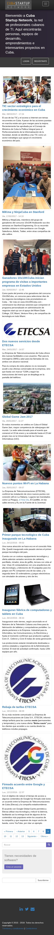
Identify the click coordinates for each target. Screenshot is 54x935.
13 (23, 836)
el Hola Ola (24, 500)
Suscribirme (43, 880)
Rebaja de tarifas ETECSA (19, 706)
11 (12, 836)
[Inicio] (18, 5)
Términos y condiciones (13, 928)
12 (18, 836)
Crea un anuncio (13, 867)
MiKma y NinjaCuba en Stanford (23, 211)
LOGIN (26, 61)
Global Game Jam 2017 (17, 416)
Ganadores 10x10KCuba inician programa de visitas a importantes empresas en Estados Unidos (24, 281)
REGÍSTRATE (40, 61)
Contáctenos (31, 928)
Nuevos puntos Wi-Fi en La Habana (25, 483)
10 (6, 836)
